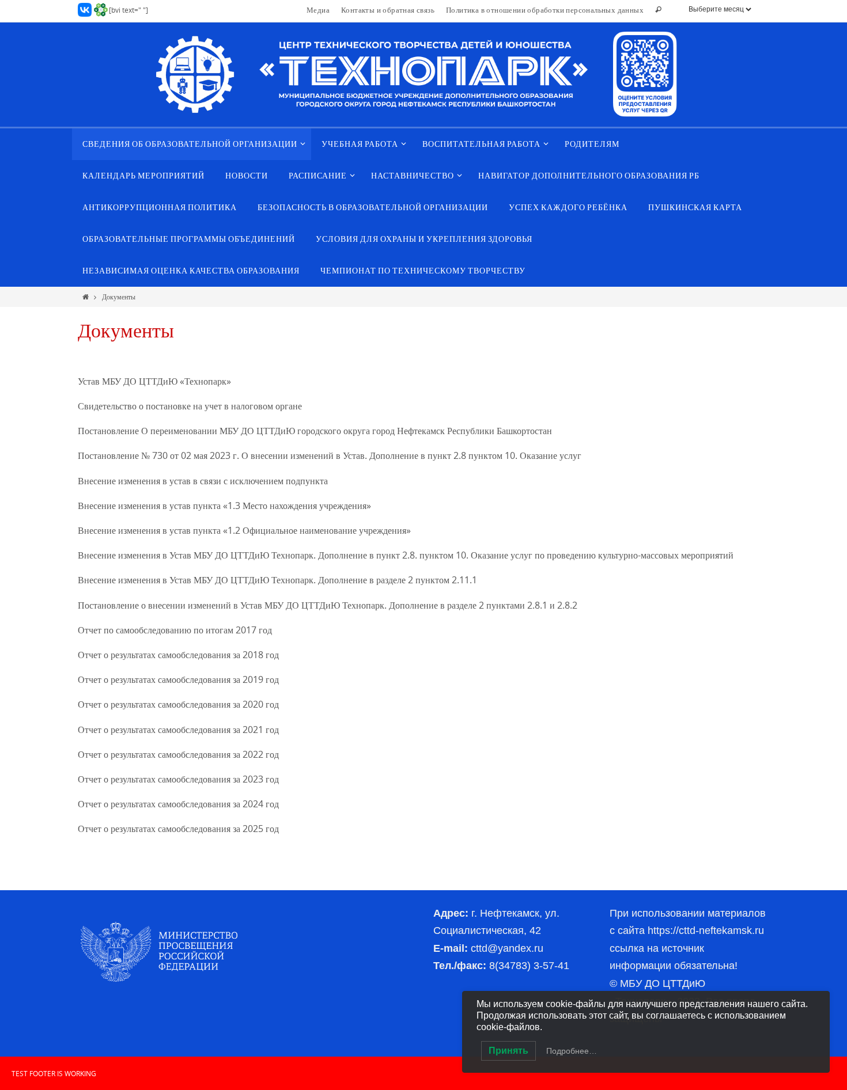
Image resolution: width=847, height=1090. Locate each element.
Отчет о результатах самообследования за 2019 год (178, 679)
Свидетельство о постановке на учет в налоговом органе (190, 406)
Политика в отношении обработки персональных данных (545, 10)
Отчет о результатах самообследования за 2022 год (178, 754)
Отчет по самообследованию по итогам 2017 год (175, 630)
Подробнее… (571, 1050)
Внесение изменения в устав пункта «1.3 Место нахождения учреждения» (224, 505)
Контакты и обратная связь (387, 10)
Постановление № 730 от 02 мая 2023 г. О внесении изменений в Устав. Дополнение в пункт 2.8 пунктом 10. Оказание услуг (329, 455)
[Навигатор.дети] (101, 10)
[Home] (85, 296)
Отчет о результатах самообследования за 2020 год (178, 704)
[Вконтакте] (85, 10)
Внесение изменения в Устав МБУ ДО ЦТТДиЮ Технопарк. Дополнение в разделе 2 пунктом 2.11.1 (277, 580)
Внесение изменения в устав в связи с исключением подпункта (203, 480)
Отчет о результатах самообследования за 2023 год (178, 779)
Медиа (318, 10)
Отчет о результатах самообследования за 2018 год (178, 654)
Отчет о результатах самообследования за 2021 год (178, 729)
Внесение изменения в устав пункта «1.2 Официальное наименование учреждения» (244, 530)
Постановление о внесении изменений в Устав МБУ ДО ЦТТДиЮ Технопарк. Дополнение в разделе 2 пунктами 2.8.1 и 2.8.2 (329, 605)
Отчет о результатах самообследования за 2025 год (178, 828)
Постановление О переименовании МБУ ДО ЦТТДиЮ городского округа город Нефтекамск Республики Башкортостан (315, 430)
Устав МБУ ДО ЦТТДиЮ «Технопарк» (154, 381)
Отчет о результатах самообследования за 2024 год (178, 803)
